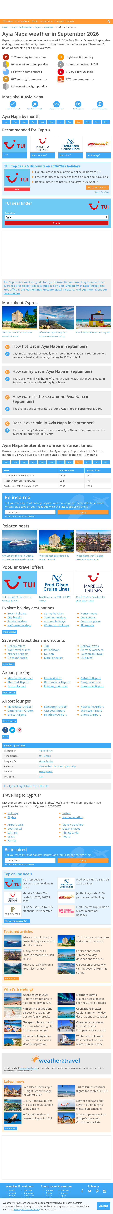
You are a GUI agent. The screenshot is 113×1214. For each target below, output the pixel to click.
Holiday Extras (90, 646)
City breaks (15, 617)
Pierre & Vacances (92, 650)
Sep (78, 122)
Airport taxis (16, 824)
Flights (12, 817)
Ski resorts (87, 625)
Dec (105, 122)
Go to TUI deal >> (97, 187)
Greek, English (46, 761)
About (12, 1190)
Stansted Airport (18, 682)
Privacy (12, 1195)
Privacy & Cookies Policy (27, 1209)
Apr (33, 122)
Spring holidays (54, 613)
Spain (63, 1195)
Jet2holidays (51, 650)
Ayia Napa (48, 27)
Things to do (70, 832)
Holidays (13, 813)
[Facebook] (5, 730)
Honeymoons (89, 613)
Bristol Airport (17, 686)
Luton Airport (53, 678)
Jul (60, 122)
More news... (10, 1128)
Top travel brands (19, 650)
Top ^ (5, 737)
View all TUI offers (101, 192)
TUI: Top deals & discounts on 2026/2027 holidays (42, 166)
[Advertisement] (57, 9)
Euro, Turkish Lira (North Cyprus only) (57, 766)
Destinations (22, 21)
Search (70, 21)
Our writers (29, 1193)
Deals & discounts (100, 109)
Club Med (87, 658)
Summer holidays (55, 617)
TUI (46, 646)
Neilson (49, 654)
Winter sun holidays (56, 625)
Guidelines (29, 1195)
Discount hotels (18, 658)
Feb (15, 122)
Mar (24, 122)
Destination (10, 213)
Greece (64, 1193)
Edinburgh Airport (55, 686)
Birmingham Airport (57, 682)
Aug (69, 122)
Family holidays (17, 621)
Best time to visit (13, 109)
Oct (87, 122)
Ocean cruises (71, 828)
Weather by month (34, 109)
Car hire (13, 832)
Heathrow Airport (55, 714)
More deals (8, 664)
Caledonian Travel (92, 654)
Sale (17, 189)
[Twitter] (12, 730)
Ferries (12, 840)
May (42, 122)
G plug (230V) (46, 771)
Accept (103, 1206)
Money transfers (72, 824)
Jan (6, 122)
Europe (14, 27)
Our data (28, 1190)
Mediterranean (25, 27)
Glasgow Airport (91, 682)
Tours (66, 836)
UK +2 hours (45, 755)
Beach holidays (17, 613)
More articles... (11, 978)
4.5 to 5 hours (46, 750)
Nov (96, 122)
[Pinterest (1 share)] (19, 730)
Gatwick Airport (91, 678)
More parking (9, 692)
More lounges (9, 721)
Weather (8, 21)
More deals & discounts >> (17, 921)
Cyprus (38, 27)
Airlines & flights (18, 654)
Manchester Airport (20, 678)
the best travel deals (28, 1068)
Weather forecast (56, 109)
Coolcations (88, 617)
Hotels (66, 813)
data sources (12, 293)
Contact (12, 1193)
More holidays (9, 631)
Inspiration (46, 21)
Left (41, 776)
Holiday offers (16, 646)
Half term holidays (19, 625)
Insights (59, 21)
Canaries (65, 1190)
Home (5, 27)
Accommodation (72, 817)
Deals (35, 21)
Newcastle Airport (92, 686)
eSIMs (11, 836)
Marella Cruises (54, 658)
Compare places (91, 621)
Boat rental (15, 828)
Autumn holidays (54, 621)
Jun (51, 122)
